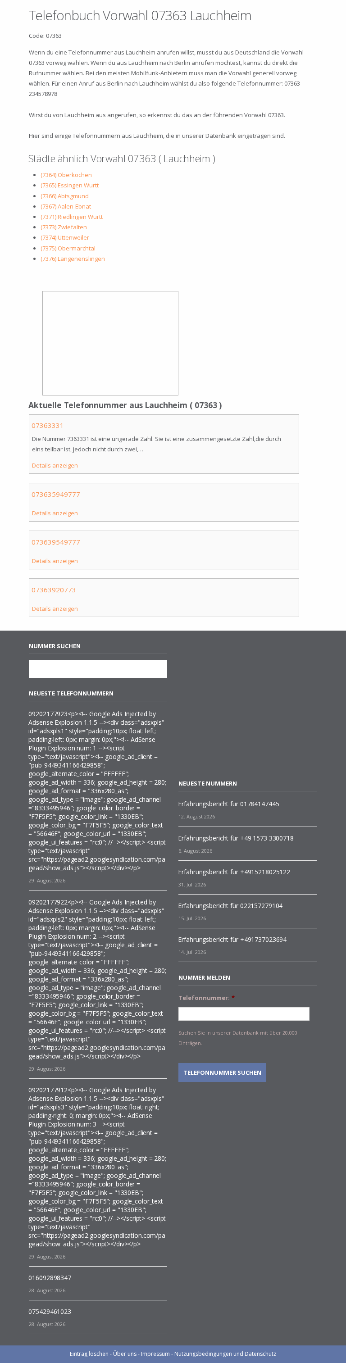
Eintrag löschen (89, 1354)
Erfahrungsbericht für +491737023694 (232, 939)
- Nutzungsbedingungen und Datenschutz (223, 1354)
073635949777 (56, 494)
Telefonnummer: (206, 998)
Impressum (155, 1354)
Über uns (125, 1354)
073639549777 (56, 541)
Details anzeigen (55, 465)
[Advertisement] (254, 705)
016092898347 (49, 1277)
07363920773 (54, 589)
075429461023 (49, 1311)
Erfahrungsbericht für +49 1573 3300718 (235, 838)
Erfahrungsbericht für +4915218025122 (234, 872)
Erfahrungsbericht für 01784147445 (228, 804)
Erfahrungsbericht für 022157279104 (230, 905)
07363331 (48, 425)
